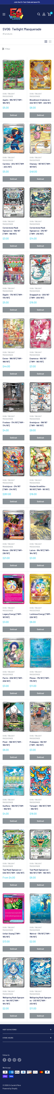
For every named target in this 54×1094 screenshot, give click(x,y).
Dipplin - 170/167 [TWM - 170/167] (13, 296)
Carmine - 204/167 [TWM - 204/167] (13, 165)
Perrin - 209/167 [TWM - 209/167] (13, 679)
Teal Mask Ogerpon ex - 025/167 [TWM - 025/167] (13, 871)
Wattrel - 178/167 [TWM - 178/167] (40, 935)
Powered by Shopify (10, 1088)
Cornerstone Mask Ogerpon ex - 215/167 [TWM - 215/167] (38, 231)
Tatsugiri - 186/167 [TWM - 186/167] (40, 807)
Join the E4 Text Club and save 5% (27, 2)
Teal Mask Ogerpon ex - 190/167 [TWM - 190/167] (40, 871)
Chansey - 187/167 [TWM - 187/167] (40, 165)
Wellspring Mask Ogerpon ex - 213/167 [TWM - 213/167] (40, 1000)
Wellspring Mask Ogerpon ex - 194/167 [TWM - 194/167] (13, 1000)
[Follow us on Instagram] (14, 1060)
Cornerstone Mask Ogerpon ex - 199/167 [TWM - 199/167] (11, 231)
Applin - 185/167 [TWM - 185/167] (13, 101)
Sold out (13, 115)
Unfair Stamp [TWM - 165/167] (12, 935)
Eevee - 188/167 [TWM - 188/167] (13, 360)
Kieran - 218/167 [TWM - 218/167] (13, 551)
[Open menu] (4, 14)
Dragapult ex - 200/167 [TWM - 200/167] (39, 296)
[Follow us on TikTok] (19, 1060)
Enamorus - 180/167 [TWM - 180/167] (38, 360)
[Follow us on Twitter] (9, 1060)
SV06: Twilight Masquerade (9, 95)
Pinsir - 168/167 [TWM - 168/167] (12, 743)
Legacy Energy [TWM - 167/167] (12, 615)
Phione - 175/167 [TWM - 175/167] (40, 679)
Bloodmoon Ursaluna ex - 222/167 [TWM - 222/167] (40, 101)
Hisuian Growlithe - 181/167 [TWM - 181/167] (39, 487)
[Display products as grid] (46, 41)
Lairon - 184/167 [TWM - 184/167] (40, 551)
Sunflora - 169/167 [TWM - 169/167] (13, 807)
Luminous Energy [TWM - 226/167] (40, 615)
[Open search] (38, 14)
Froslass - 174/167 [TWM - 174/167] (13, 424)
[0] (49, 14)
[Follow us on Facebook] (4, 1060)
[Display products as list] (50, 41)
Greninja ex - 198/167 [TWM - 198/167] (38, 424)
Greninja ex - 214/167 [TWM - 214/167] (11, 487)
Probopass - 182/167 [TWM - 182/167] (38, 743)
